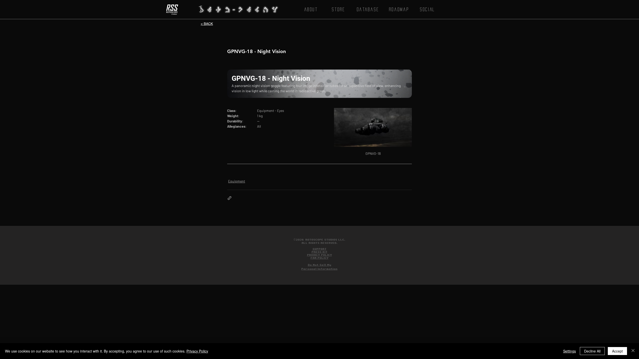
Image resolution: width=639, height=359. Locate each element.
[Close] (633, 351)
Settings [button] (569, 351)
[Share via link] (229, 198)
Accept (617, 351)
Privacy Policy (197, 351)
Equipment (236, 181)
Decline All (592, 351)
